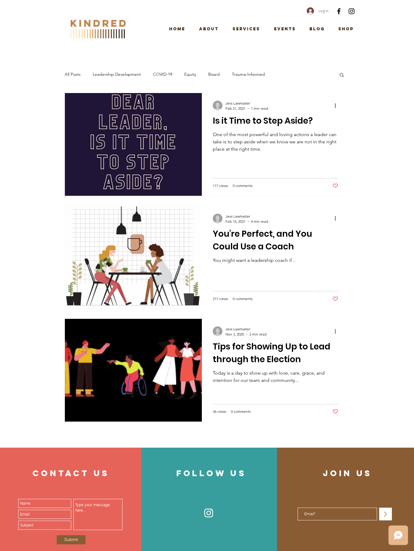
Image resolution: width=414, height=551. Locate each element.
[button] (342, 75)
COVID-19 (162, 74)
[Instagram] (352, 11)
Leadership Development (117, 74)
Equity (190, 74)
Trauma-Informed (248, 74)
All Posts (73, 74)
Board (214, 74)
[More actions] (337, 105)
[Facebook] (339, 11)
